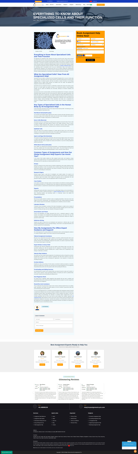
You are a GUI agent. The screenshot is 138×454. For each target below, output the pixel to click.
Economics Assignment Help (95, 416)
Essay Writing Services (39, 422)
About (54, 418)
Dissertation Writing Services (40, 420)
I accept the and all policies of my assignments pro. (89, 57)
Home (47, 4)
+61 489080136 (49, 1)
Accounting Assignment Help (95, 418)
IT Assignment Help (93, 420)
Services (51, 4)
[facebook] (99, 1)
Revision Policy (74, 422)
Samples (71, 4)
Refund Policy (73, 418)
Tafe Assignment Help (38, 424)
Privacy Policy (74, 416)
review (89, 4)
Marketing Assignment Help (94, 424)
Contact (54, 424)
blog (38, 20)
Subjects (65, 4)
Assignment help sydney (39, 418)
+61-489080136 (43, 407)
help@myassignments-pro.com (62, 1)
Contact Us (95, 1)
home (34, 20)
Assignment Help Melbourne (40, 416)
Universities (58, 4)
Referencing (78, 4)
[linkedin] (104, 1)
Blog (84, 4)
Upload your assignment (81, 46)
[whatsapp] (102, 1)
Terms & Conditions (85, 57)
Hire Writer (42, 364)
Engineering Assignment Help (95, 422)
